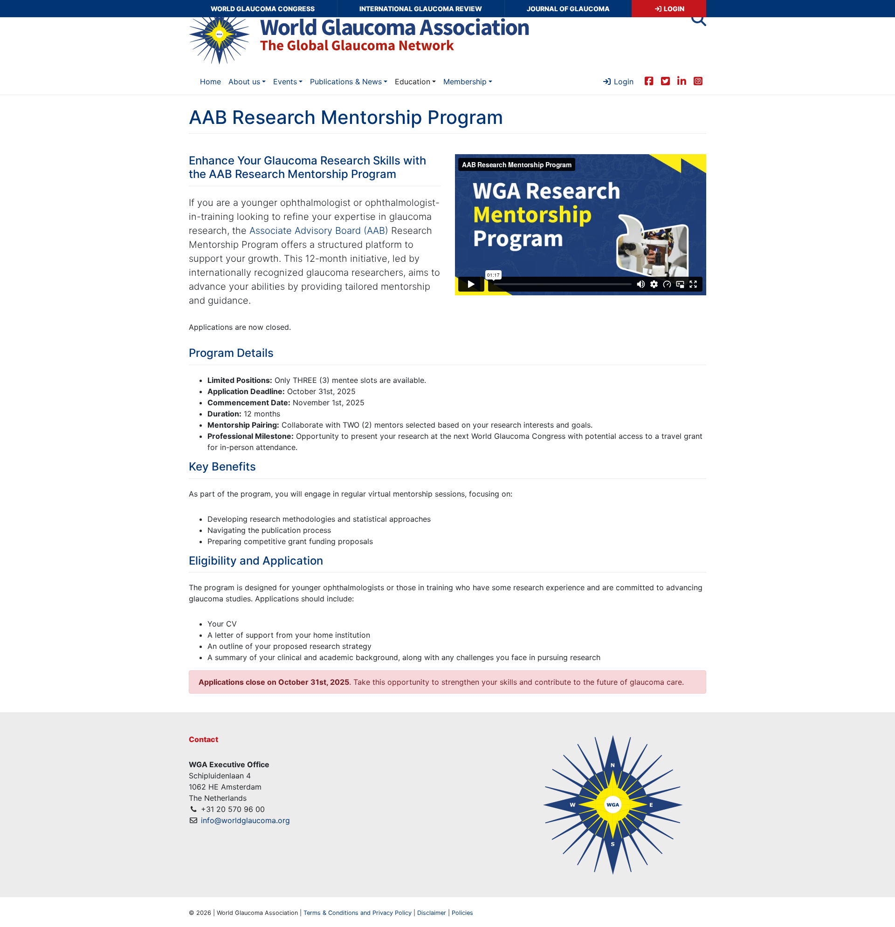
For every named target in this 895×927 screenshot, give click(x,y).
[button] (698, 21)
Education (412, 81)
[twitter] (665, 80)
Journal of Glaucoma (568, 9)
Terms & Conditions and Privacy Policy (357, 912)
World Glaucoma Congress (263, 9)
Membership (465, 81)
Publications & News (346, 81)
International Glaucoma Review (420, 9)
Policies (462, 912)
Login (673, 9)
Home (210, 81)
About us (244, 81)
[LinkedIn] (682, 80)
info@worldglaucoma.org (245, 820)
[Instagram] (698, 80)
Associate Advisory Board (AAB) (318, 230)
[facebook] (649, 80)
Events (285, 81)
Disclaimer (431, 912)
